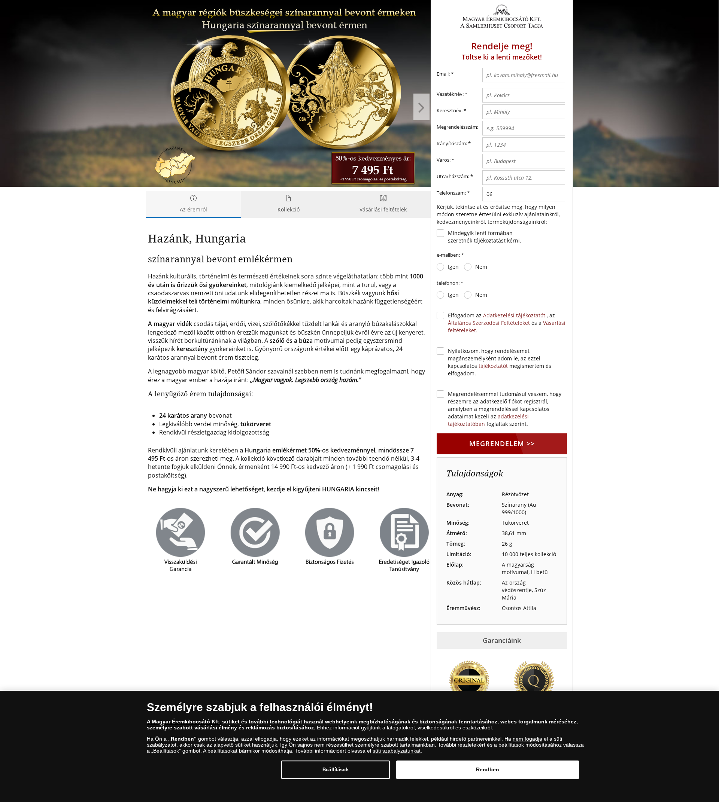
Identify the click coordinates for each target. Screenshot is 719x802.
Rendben (488, 769)
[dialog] (359, 746)
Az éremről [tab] (193, 209)
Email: (445, 73)
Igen (453, 266)
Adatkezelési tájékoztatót (514, 315)
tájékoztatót (493, 365)
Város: (443, 159)
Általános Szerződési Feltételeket (489, 322)
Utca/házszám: (455, 176)
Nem (481, 266)
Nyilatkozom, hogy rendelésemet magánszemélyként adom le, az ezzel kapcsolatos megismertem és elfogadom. (499, 362)
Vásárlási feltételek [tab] (383, 209)
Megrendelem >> (502, 443)
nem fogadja (527, 739)
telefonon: (450, 283)
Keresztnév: (451, 110)
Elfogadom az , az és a (506, 323)
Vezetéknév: (450, 94)
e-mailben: (450, 254)
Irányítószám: (452, 143)
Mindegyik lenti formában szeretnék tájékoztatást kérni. (484, 236)
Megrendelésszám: (457, 126)
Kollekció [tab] (288, 209)
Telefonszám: (451, 192)
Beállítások (335, 769)
